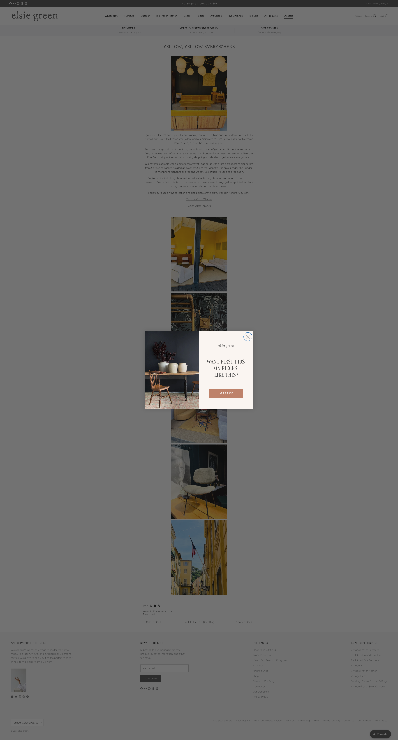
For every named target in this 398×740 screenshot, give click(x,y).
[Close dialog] (248, 336)
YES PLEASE (226, 393)
